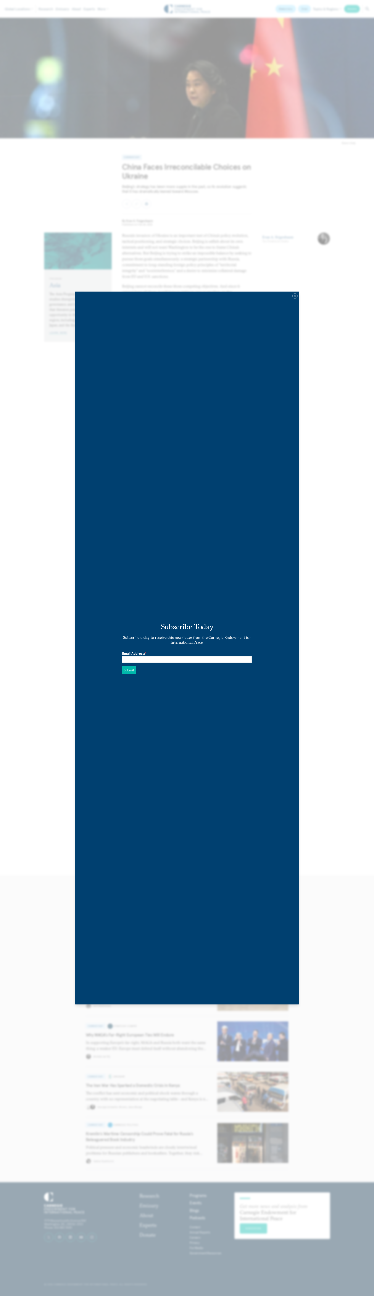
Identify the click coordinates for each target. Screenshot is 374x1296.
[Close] (294, 296)
